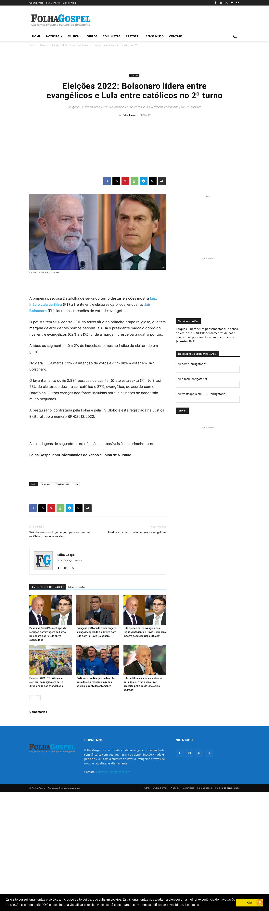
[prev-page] (31, 697)
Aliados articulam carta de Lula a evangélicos (137, 532)
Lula (75, 484)
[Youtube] (237, 3)
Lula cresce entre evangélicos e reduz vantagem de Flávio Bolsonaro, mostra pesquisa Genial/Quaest (144, 632)
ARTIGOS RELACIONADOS (48, 587)
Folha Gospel (129, 114)
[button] (235, 36)
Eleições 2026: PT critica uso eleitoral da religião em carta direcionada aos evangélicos (46, 682)
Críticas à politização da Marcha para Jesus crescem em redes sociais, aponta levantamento (95, 682)
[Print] (162, 181)
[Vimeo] (232, 3)
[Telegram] (143, 181)
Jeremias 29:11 (186, 341)
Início (32, 45)
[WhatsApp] (134, 181)
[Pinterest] (125, 181)
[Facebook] (215, 3)
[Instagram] (221, 3)
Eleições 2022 (62, 484)
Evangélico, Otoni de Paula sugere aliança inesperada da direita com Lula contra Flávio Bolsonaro (96, 632)
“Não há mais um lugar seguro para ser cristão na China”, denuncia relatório (59, 534)
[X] (226, 3)
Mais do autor (77, 587)
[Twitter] (199, 753)
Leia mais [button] (192, 904)
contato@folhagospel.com (113, 772)
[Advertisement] (164, 20)
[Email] (153, 181)
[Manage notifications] (260, 902)
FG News (43, 45)
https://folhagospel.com (69, 560)
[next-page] (38, 697)
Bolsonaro (46, 484)
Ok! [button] (249, 902)
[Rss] (209, 753)
